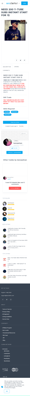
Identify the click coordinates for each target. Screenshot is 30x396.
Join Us (5, 376)
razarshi (10, 208)
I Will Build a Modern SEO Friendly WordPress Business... (16, 229)
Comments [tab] (6, 70)
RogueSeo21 (11, 218)
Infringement (5, 314)
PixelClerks (7, 358)
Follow (15, 148)
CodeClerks (7, 353)
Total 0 (15, 188)
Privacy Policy (6, 311)
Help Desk (8, 292)
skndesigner (11, 202)
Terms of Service (7, 309)
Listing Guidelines (7, 316)
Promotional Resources (8, 332)
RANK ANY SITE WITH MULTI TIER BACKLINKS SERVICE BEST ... (17, 270)
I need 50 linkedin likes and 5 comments (15, 183)
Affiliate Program (7, 327)
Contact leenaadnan (14, 152)
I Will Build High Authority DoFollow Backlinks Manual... (17, 235)
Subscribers (7, 114)
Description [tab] (7, 66)
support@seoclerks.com (7, 295)
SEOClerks (6, 351)
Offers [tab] (16, 66)
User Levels (5, 330)
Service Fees (5, 319)
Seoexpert (14, 111)
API (3, 337)
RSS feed (5, 335)
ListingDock (7, 356)
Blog (3, 340)
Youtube (7, 111)
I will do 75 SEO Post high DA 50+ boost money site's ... (16, 246)
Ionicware (5, 349)
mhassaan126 (11, 213)
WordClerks (7, 361)
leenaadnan (17, 143)
